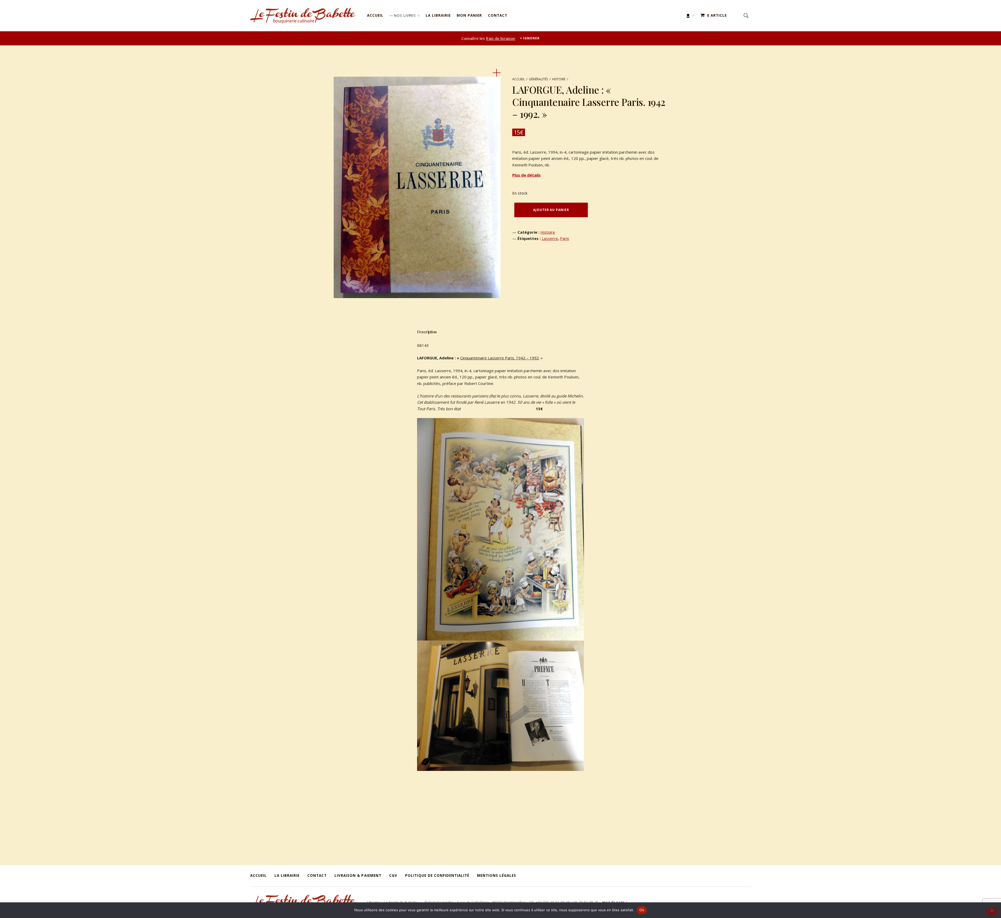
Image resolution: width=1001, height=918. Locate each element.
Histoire (558, 79)
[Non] (991, 911)
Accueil (375, 15)
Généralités (538, 79)
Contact (497, 15)
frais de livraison (500, 38)
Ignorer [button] (531, 38)
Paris (564, 238)
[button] (496, 73)
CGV (393, 875)
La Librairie (438, 15)
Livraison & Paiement (357, 875)
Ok (641, 910)
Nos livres (405, 15)
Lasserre (550, 238)
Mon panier (469, 15)
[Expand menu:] (693, 15)
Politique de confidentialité (437, 875)
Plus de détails (526, 175)
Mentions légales (496, 875)
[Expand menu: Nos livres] (418, 15)
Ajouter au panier (551, 210)
